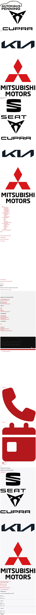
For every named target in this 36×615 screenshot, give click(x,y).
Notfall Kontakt (3, 472)
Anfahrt (5, 225)
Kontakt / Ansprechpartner (6, 229)
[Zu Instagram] (1, 324)
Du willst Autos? (5, 212)
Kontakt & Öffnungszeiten (4, 319)
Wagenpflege (6, 210)
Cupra (5, 219)
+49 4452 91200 (4, 301)
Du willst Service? (5, 207)
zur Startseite (9, 289)
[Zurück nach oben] (0, 349)
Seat (5, 218)
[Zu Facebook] (0, 324)
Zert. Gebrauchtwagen (7, 222)
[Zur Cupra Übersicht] (17, 30)
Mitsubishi (6, 221)
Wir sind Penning (5, 223)
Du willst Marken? (5, 217)
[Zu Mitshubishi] (18, 96)
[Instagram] (1, 231)
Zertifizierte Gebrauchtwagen (5, 311)
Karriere (5, 227)
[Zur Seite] (1, 30)
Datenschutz (2, 326)
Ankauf (5, 215)
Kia (4, 220)
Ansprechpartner (7, 211)
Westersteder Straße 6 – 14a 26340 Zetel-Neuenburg (5, 300)
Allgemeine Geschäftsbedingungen (6, 330)
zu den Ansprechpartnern (4, 589)
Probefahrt (6, 214)
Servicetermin (6, 208)
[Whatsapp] (2, 231)
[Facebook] (0, 231)
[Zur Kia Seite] (18, 57)
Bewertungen (6, 226)
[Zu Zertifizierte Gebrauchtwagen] (2, 97)
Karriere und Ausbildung (4, 317)
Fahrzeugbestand (7, 213)
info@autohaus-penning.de (5, 303)
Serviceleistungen (3, 316)
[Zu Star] (5, 97)
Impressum (2, 327)
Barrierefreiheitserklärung (4, 328)
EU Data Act (2, 329)
